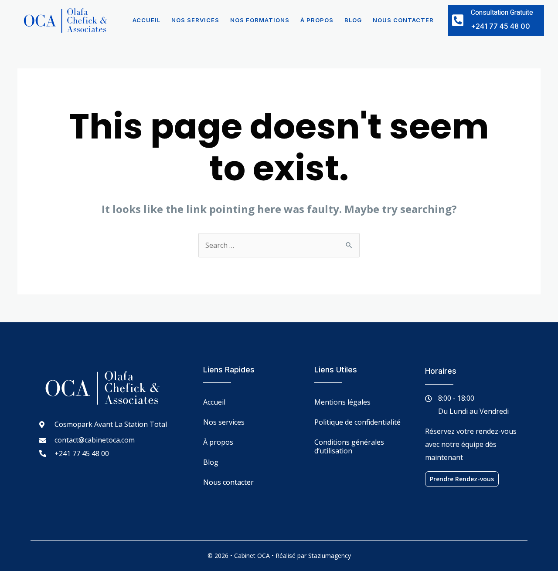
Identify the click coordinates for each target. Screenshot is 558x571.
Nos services (195, 20)
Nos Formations (259, 20)
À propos (316, 20)
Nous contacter (403, 20)
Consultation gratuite (502, 12)
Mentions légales (342, 402)
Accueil (146, 20)
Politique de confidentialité (357, 422)
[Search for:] (279, 245)
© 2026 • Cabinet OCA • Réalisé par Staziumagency (279, 555)
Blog (353, 20)
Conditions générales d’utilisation (349, 446)
